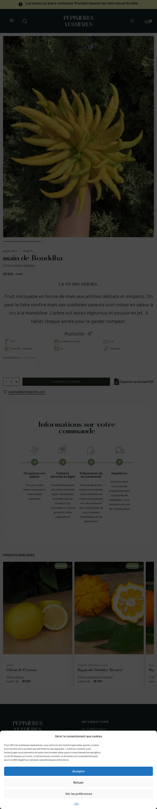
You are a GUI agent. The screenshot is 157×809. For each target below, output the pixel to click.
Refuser (78, 782)
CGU (76, 803)
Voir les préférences (78, 793)
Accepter (78, 771)
